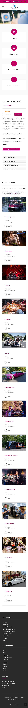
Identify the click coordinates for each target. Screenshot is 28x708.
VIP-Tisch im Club (10, 489)
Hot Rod (7, 353)
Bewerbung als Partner (9, 629)
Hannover (5, 659)
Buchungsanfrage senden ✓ (11, 149)
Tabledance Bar (9, 421)
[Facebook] (10, 704)
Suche (4, 640)
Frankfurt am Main (8, 657)
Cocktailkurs (8, 557)
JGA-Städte (6, 636)
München (5, 662)
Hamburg (5, 655)
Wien (4, 671)
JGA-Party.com (16, 700)
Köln (4, 650)
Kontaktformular (7, 627)
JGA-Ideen (5, 638)
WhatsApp (5, 624)
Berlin (4, 653)
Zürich (4, 668)
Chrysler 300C (8, 591)
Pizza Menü (8, 319)
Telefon (5, 622)
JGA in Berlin (13, 193)
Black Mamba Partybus (11, 455)
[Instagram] (14, 704)
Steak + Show (8, 251)
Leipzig (5, 666)
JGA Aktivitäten (8, 105)
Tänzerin (7, 285)
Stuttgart (5, 664)
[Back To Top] (25, 704)
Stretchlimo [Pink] (10, 387)
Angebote (17, 192)
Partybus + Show (9, 523)
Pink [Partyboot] (9, 217)
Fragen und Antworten (9, 631)
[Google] (17, 704)
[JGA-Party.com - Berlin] (14, 6)
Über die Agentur (7, 633)
